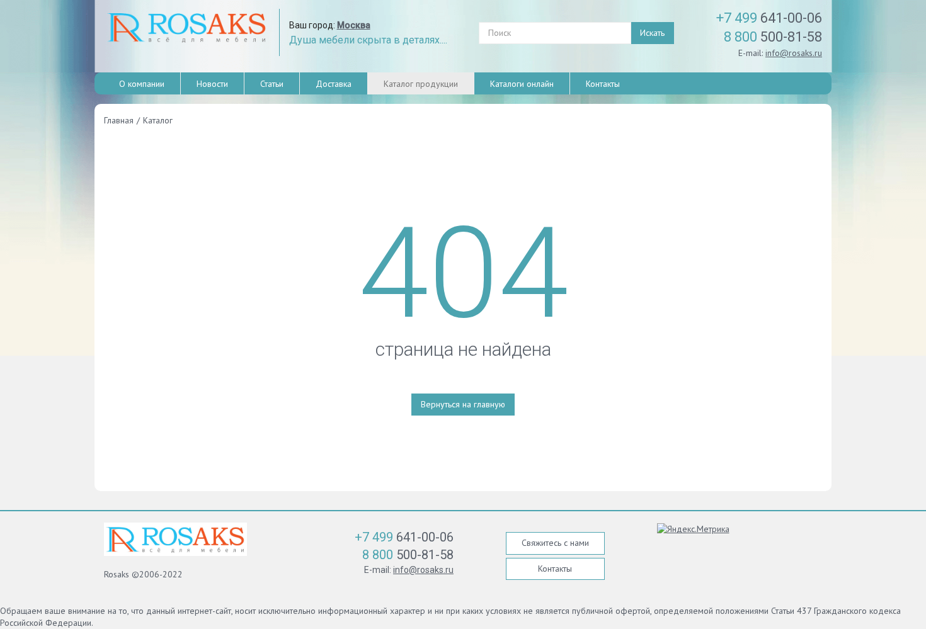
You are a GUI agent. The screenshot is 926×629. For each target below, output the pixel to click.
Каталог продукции (421, 83)
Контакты (603, 83)
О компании (141, 83)
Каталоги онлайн (522, 83)
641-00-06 (769, 18)
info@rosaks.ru (793, 53)
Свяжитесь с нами (555, 542)
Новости (212, 83)
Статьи (271, 83)
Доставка (334, 83)
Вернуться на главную (463, 404)
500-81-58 (773, 37)
